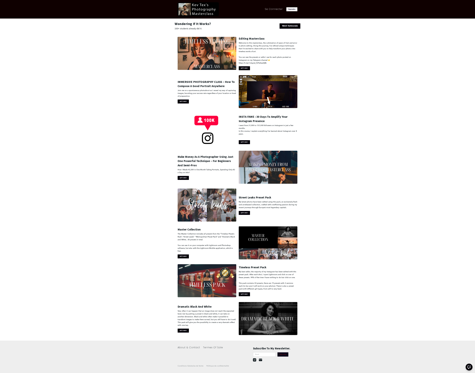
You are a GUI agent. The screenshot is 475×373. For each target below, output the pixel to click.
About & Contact (189, 347)
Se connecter (274, 9)
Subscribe (282, 354)
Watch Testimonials (290, 26)
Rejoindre (291, 9)
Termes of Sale (213, 347)
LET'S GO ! (244, 68)
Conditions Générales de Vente (190, 366)
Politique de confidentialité (217, 366)
